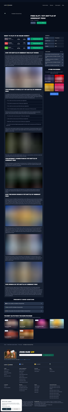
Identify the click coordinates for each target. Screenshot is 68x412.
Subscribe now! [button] (47, 355)
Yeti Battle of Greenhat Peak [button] (28, 344)
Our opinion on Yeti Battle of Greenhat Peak (52, 65)
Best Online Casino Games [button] (12, 344)
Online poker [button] (36, 389)
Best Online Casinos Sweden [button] (54, 393)
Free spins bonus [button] (22, 390)
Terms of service (27, 359)
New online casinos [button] (22, 369)
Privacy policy (22, 359)
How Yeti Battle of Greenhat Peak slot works (52, 54)
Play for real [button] (41, 22)
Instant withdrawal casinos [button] (23, 374)
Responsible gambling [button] (7, 372)
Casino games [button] (36, 371)
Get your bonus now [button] (36, 43)
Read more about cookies (6, 406)
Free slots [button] (20, 344)
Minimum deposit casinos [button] (23, 377)
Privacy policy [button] (6, 371)
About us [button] (5, 374)
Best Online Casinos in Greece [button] (54, 390)
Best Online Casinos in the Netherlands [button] (56, 391)
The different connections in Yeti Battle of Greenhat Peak (51, 60)
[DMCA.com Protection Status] (57, 365)
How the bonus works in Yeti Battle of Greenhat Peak (52, 63)
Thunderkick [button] (36, 20)
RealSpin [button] (10, 42)
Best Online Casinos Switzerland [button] (55, 394)
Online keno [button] (36, 392)
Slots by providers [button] (37, 369)
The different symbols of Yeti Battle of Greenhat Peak (52, 57)
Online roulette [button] (36, 387)
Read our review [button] (10, 39)
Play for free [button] (33, 22)
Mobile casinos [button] (21, 371)
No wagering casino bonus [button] (23, 387)
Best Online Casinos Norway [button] (54, 396)
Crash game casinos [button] (22, 380)
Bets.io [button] (9, 47)
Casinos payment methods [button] (23, 382)
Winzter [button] (9, 38)
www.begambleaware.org (42, 405)
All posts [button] (51, 369)
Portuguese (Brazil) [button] (7, 387)
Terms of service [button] (6, 369)
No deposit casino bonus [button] (23, 389)
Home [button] (5, 344)
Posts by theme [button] (52, 371)
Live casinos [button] (21, 372)
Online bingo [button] (36, 390)
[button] (8, 5)
